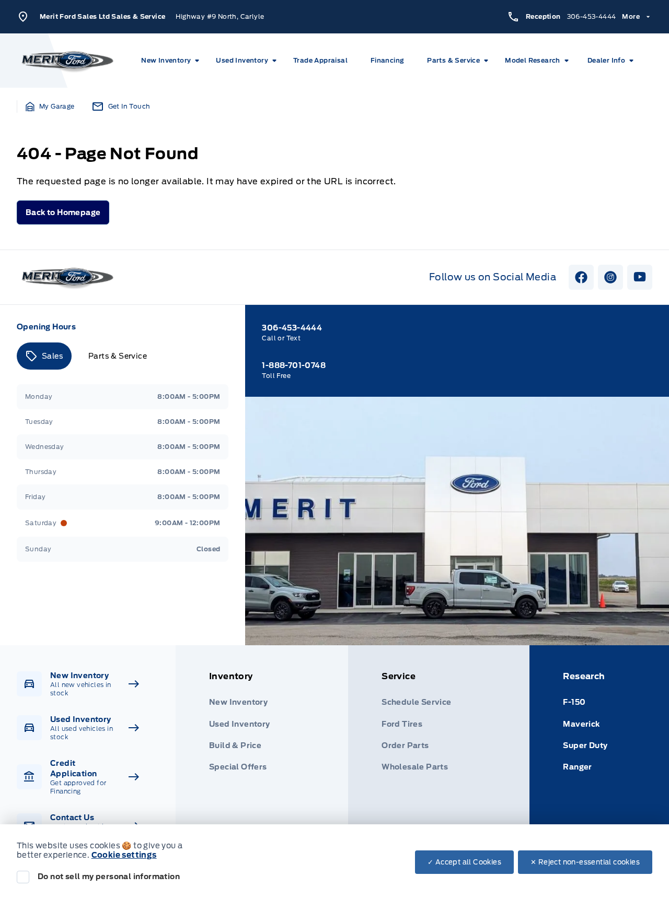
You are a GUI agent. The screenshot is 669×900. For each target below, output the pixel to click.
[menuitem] (172, 60)
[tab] (44, 356)
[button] (50, 106)
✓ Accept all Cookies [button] (464, 862)
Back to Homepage (63, 212)
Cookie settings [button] (124, 855)
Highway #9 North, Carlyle (220, 16)
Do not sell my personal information (109, 876)
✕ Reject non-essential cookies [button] (585, 862)
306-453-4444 (591, 16)
